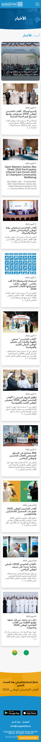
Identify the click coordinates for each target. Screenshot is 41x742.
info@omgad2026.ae (20, 726)
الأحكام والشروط (11, 736)
